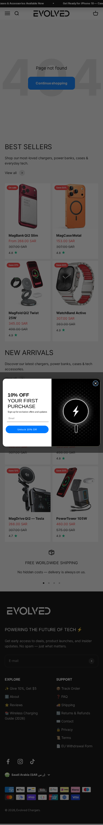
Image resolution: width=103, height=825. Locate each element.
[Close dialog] (95, 383)
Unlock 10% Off (27, 429)
